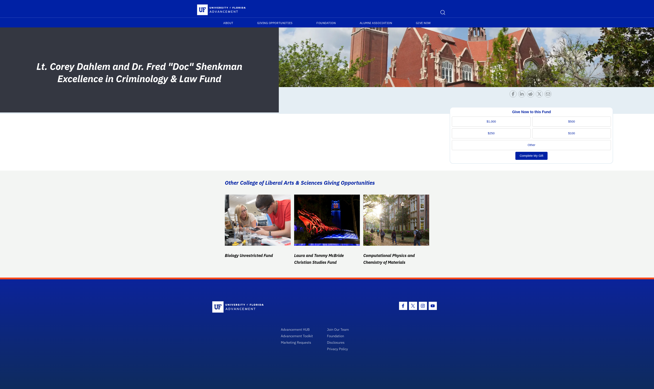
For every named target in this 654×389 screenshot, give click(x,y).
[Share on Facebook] (514, 94)
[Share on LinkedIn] (522, 94)
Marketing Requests (296, 342)
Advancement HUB (295, 329)
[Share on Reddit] (531, 94)
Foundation (326, 23)
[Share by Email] (548, 94)
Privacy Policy (337, 349)
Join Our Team (338, 329)
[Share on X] (540, 94)
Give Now (423, 23)
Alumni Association (376, 23)
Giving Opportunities (275, 23)
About (228, 23)
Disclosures (336, 342)
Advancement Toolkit (297, 336)
